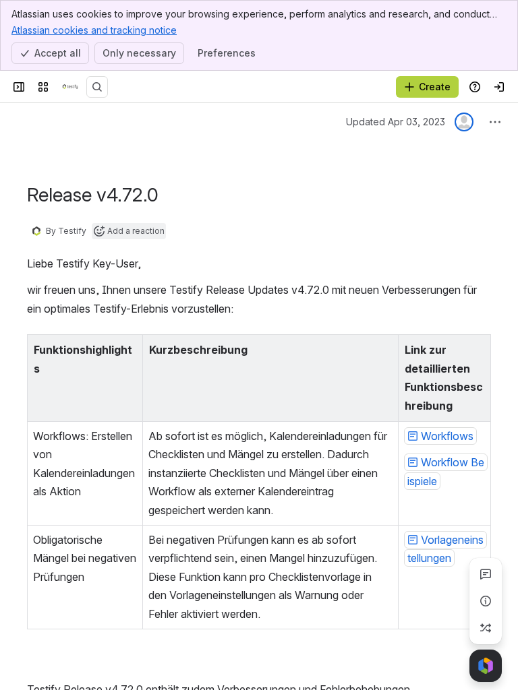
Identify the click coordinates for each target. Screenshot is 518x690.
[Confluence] (70, 87)
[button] (128, 348)
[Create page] (485, 628)
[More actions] (495, 122)
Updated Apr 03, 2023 (395, 121)
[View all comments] (485, 574)
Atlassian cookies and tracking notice (94, 30)
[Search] (97, 87)
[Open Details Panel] (485, 601)
